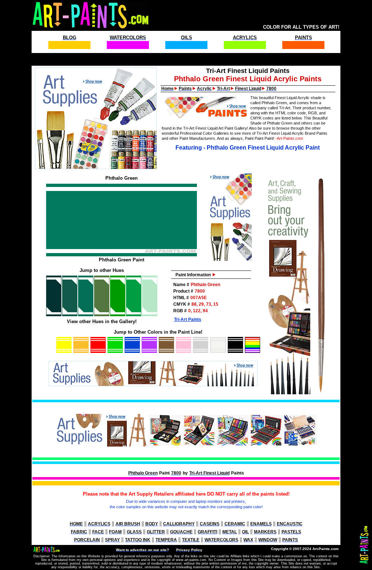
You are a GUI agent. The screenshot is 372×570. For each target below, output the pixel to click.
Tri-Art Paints (187, 319)
